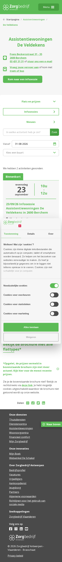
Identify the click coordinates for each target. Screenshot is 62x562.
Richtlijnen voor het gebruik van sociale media (27, 502)
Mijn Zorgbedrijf (18, 441)
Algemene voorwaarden (22, 496)
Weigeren (31, 337)
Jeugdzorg (15, 487)
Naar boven (53, 424)
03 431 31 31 (17, 61)
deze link (27, 385)
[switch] (54, 295)
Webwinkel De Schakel (21, 458)
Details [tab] (31, 233)
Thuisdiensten (17, 419)
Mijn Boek (15, 453)
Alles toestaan (31, 327)
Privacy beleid (15, 555)
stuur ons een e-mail (39, 61)
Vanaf (6, 144)
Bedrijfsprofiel (17, 470)
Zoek (54, 132)
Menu (46, 7)
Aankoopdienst (17, 483)
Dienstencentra (18, 424)
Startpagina (12, 19)
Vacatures (14, 474)
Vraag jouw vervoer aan (24, 67)
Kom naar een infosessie (22, 79)
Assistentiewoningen (34, 19)
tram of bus (17, 71)
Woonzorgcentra (18, 432)
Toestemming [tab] (11, 233)
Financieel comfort (19, 437)
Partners (14, 492)
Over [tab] (50, 233)
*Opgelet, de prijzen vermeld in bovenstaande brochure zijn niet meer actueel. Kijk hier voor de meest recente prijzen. (27, 369)
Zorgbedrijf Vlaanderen (22, 516)
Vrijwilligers (15, 479)
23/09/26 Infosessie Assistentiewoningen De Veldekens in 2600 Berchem (27, 208)
